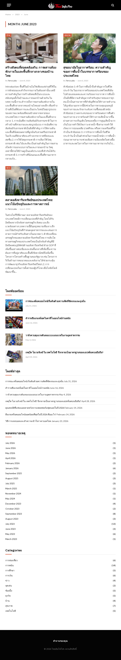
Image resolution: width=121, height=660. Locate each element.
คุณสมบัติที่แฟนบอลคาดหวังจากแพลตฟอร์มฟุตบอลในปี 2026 (34, 407)
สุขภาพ (67, 35)
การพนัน (9, 565)
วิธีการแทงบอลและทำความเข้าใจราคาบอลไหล (28, 421)
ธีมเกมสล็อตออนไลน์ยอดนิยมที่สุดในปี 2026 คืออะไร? (30, 414)
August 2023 (11, 518)
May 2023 (10, 534)
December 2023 (13, 503)
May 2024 (10, 498)
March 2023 (11, 539)
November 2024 (13, 493)
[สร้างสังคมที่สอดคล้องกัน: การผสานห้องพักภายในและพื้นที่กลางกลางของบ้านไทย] (31, 48)
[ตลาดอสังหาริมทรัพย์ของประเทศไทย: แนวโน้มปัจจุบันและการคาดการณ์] (31, 181)
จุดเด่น (8, 585)
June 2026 (10, 448)
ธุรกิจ (8, 595)
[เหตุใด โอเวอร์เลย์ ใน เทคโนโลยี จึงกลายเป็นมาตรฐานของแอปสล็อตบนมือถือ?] (14, 357)
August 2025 (11, 478)
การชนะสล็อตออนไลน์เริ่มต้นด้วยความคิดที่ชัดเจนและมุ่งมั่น (55, 301)
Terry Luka (12, 80)
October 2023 (12, 508)
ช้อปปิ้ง (8, 590)
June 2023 (10, 529)
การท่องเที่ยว (11, 560)
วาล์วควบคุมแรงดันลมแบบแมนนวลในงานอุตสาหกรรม (53, 335)
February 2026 (12, 463)
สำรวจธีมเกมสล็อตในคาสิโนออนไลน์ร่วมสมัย (48, 318)
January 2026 (11, 468)
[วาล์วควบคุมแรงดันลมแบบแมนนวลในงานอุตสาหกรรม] (14, 339)
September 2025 (13, 473)
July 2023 (10, 523)
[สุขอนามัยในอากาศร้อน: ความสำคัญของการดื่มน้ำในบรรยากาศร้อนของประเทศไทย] (89, 48)
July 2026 (10, 443)
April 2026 (10, 458)
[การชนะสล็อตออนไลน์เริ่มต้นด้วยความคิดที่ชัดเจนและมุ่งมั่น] (14, 305)
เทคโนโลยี (10, 610)
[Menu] (9, 5)
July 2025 (10, 483)
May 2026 (10, 453)
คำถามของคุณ (60, 641)
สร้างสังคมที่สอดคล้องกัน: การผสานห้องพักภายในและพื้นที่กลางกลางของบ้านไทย (30, 71)
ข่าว (8, 168)
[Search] (112, 5)
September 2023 (13, 513)
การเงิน (9, 575)
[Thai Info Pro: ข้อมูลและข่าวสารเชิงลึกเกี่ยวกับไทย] (60, 5)
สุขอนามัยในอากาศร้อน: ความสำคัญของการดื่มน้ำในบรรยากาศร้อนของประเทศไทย (87, 71)
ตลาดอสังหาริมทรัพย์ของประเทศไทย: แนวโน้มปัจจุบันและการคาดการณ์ (29, 202)
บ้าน (8, 35)
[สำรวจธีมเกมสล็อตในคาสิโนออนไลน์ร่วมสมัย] (14, 322)
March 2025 (11, 488)
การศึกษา (9, 570)
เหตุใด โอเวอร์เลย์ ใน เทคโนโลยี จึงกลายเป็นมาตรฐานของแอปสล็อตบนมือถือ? (64, 352)
